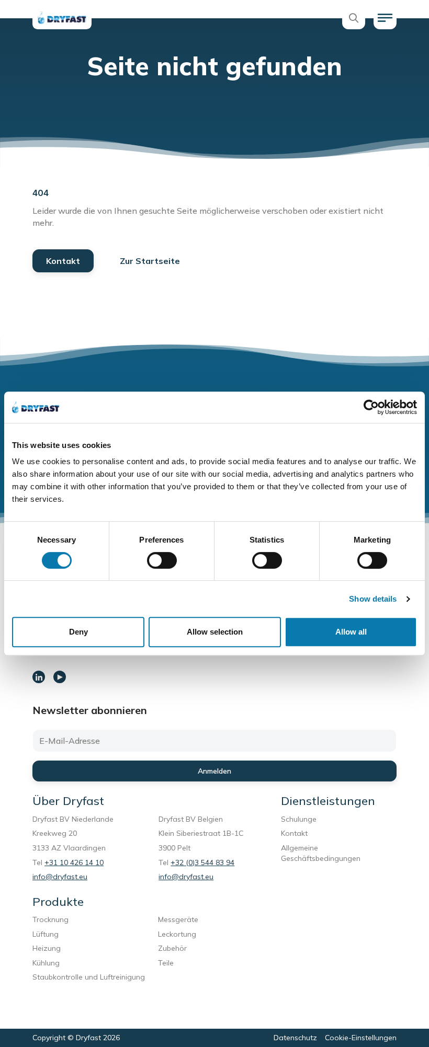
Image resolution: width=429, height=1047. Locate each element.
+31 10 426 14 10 (74, 862)
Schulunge (299, 819)
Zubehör (172, 948)
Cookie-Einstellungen (361, 1037)
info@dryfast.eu (59, 876)
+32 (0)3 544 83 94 (202, 862)
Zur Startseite (150, 261)
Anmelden (214, 771)
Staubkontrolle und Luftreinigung (88, 977)
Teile (166, 963)
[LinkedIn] (38, 677)
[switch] (162, 560)
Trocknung (52, 919)
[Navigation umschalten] (385, 17)
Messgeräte (178, 919)
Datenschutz (295, 1037)
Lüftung (47, 934)
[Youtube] (59, 677)
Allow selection (215, 631)
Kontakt (63, 261)
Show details (373, 598)
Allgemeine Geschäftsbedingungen (320, 853)
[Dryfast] (62, 17)
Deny (78, 631)
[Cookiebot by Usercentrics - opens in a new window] (371, 407)
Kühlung (46, 963)
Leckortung (179, 934)
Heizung (46, 948)
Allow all (351, 631)
